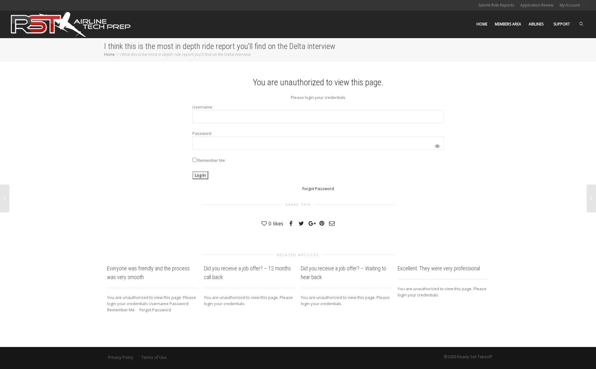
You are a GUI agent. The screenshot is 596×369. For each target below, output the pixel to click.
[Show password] (436, 144)
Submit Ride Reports (496, 5)
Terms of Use (154, 357)
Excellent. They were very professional (439, 268)
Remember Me (210, 160)
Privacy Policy (120, 357)
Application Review (536, 5)
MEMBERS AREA (508, 24)
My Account (570, 5)
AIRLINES (536, 24)
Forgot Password (318, 188)
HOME (481, 24)
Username (202, 107)
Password (201, 133)
